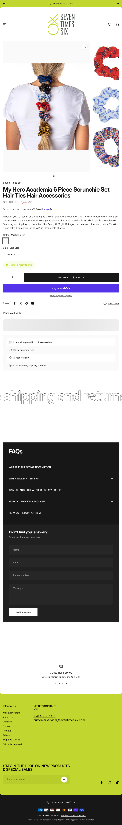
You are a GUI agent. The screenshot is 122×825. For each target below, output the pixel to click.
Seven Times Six (12, 182)
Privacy (6, 735)
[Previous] (4, 3)
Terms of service (58, 820)
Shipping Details (11, 739)
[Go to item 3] (61, 176)
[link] (59, 720)
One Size (10, 254)
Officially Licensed (12, 744)
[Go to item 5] (68, 176)
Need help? (113, 303)
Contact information (86, 820)
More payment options (61, 295)
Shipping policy (72, 820)
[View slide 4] (66, 683)
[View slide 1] (55, 683)
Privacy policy (45, 820)
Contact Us (9, 726)
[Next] (118, 3)
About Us (8, 717)
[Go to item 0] (54, 176)
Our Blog (7, 721)
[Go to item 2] (57, 176)
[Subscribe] (64, 779)
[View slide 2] (59, 683)
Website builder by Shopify (73, 815)
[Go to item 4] (64, 176)
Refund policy (33, 820)
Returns (7, 730)
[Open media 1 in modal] (85, 47)
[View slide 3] (63, 683)
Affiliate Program (11, 712)
